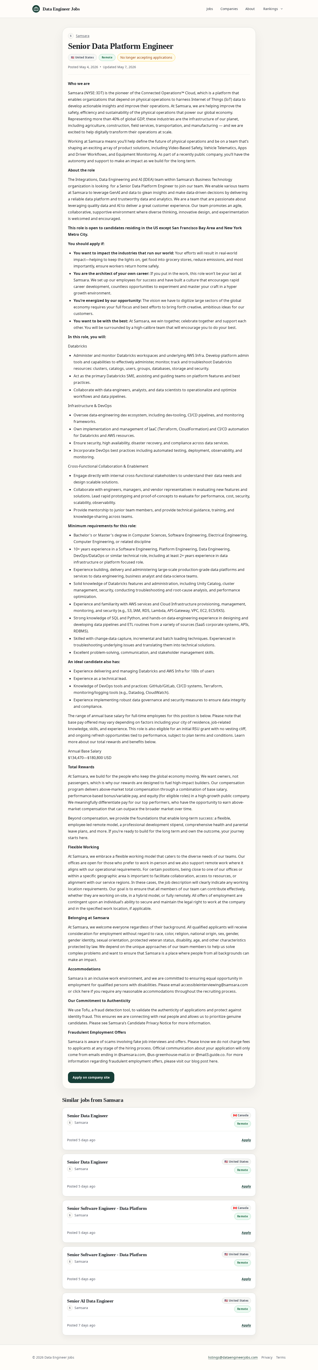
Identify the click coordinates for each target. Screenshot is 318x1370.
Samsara (82, 36)
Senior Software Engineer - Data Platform (107, 1208)
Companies (229, 9)
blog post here (204, 1061)
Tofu (86, 1009)
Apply (246, 1140)
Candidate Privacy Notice (149, 1023)
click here (81, 991)
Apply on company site (91, 1077)
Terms (281, 1357)
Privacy (266, 1357)
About (250, 9)
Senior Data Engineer (87, 1115)
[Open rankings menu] (282, 8)
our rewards (124, 782)
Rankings (270, 9)
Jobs (209, 9)
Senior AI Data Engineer (90, 1300)
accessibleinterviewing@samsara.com (214, 984)
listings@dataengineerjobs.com (233, 1357)
